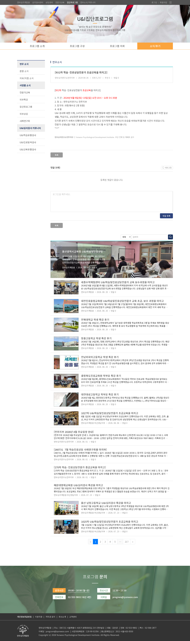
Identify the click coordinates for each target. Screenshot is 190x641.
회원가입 (163, 2)
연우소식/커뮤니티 (88, 2)
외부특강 (24, 99)
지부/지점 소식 (27, 78)
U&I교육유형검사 (28, 149)
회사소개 (62, 616)
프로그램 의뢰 (117, 46)
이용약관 (38, 616)
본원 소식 (24, 71)
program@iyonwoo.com (57, 631)
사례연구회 (25, 121)
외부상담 (24, 113)
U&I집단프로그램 (95, 18)
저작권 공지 (50, 616)
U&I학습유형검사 (28, 135)
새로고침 (168, 167)
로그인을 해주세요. (62, 194)
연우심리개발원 (23, 2)
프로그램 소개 (37, 46)
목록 (56, 155)
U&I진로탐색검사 (28, 142)
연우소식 (57, 62)
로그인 (154, 2)
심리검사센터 (37, 2)
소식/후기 (155, 46)
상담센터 (49, 2)
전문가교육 (59, 2)
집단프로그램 (72, 2)
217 (127, 541)
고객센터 (73, 616)
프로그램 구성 (77, 46)
